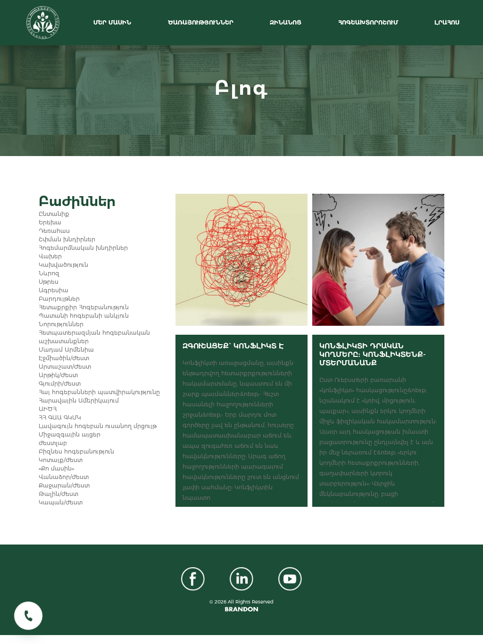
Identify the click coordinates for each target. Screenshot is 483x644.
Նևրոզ (49, 273)
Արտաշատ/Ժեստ (65, 366)
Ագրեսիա (53, 290)
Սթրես (48, 281)
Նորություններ (61, 324)
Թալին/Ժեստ (58, 493)
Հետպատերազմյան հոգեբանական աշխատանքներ (94, 337)
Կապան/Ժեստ (61, 502)
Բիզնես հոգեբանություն (76, 451)
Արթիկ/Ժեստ (58, 375)
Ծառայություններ (201, 22)
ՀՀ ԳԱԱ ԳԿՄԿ (60, 417)
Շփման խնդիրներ (67, 239)
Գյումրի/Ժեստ (60, 383)
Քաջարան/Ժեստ (64, 485)
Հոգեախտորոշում (369, 22)
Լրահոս (447, 22)
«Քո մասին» (56, 468)
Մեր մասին (113, 22)
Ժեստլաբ (53, 442)
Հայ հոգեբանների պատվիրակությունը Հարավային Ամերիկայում (99, 396)
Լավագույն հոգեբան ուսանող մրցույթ (98, 425)
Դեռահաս (54, 230)
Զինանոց (286, 22)
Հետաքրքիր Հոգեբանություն (84, 307)
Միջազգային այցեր (69, 434)
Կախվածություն (63, 264)
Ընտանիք (54, 213)
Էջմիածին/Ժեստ (64, 358)
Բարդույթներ (59, 298)
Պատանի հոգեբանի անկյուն (84, 315)
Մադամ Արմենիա (66, 349)
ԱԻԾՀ (48, 409)
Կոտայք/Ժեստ (61, 459)
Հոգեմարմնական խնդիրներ (83, 247)
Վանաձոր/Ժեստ (64, 476)
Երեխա (50, 222)
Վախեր (50, 256)
